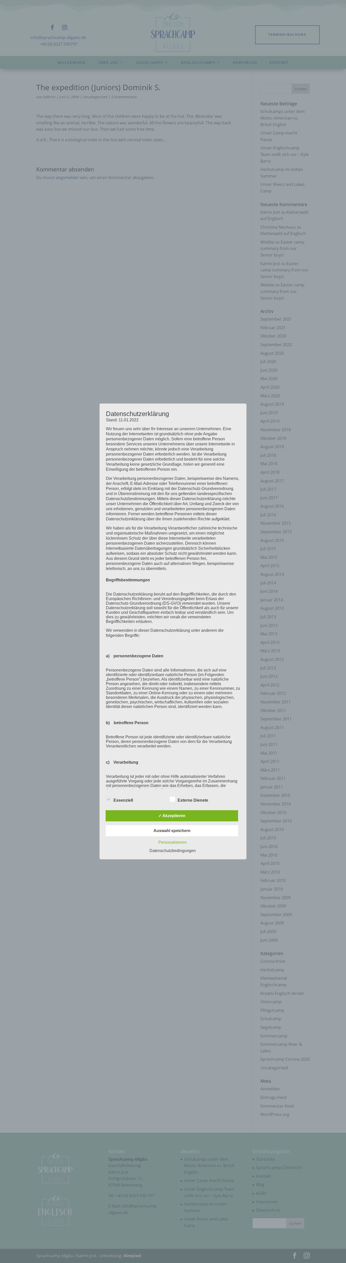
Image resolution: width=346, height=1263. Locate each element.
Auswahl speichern (171, 830)
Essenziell (123, 800)
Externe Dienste (193, 800)
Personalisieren (172, 842)
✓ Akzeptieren (171, 816)
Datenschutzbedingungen (172, 850)
